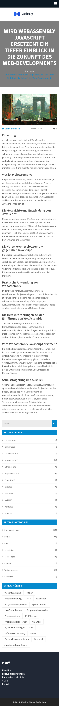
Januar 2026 (10, 447)
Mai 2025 (8, 500)
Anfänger (36, 621)
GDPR (5, 680)
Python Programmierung (16, 639)
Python (7, 536)
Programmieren (12, 615)
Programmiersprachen (15, 604)
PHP (6, 543)
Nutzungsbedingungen (13, 673)
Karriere (7, 563)
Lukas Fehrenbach (11, 128)
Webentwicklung (11, 570)
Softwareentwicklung (14, 633)
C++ (31, 627)
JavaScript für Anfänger (16, 644)
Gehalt (33, 633)
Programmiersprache (37, 610)
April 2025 (9, 506)
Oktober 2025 (11, 467)
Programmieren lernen (15, 621)
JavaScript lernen (13, 610)
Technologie (9, 556)
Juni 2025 (9, 493)
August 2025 (10, 480)
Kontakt (6, 684)
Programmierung (11, 530)
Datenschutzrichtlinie (13, 677)
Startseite (29, 71)
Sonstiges (8, 576)
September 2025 (12, 473)
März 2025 (9, 513)
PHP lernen (31, 615)
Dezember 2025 (11, 453)
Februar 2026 (10, 440)
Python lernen (39, 604)
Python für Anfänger (14, 627)
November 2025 (11, 460)
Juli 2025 (8, 486)
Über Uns (6, 670)
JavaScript (9, 550)
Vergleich (38, 639)
